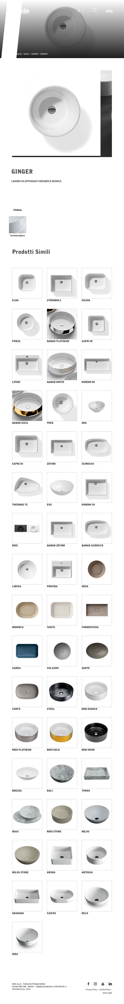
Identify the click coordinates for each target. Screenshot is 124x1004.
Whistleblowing (18, 989)
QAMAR (34, 54)
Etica (28, 989)
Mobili (26, 54)
